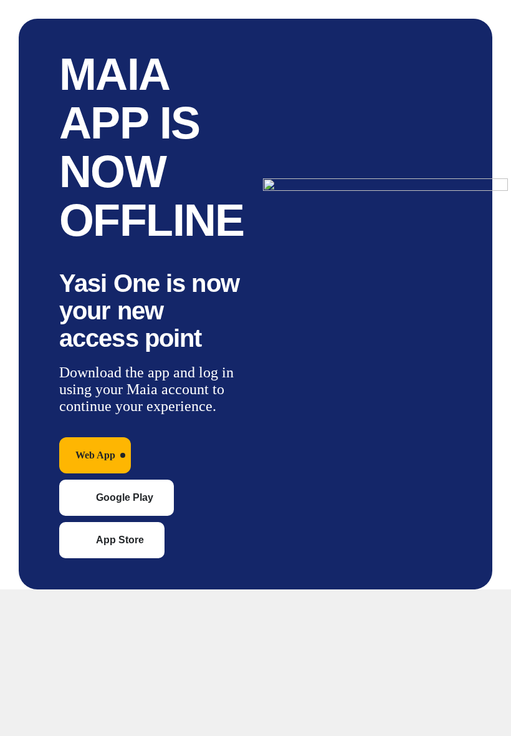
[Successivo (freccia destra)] (66, 645)
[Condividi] (111, 608)
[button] (95, 455)
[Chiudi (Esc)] (156, 608)
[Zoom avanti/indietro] (21, 608)
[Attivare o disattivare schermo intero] (66, 608)
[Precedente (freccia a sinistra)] (21, 645)
